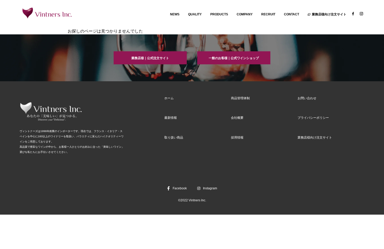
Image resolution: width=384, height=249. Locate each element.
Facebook (180, 188)
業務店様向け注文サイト (329, 14)
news (174, 14)
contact (291, 14)
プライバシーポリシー (313, 118)
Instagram (210, 188)
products (219, 14)
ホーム (169, 98)
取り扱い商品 (173, 137)
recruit (268, 14)
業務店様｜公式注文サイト (150, 58)
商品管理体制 (240, 98)
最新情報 (170, 118)
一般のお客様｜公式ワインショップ (234, 58)
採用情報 (237, 137)
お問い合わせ (307, 98)
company (245, 14)
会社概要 (237, 118)
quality (195, 14)
